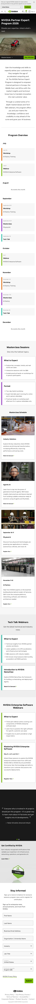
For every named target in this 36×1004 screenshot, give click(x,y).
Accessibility (24, 997)
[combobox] (18, 946)
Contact (32, 999)
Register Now (7, 551)
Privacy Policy (9, 994)
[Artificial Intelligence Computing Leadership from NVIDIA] (13, 11)
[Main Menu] (2, 11)
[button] (23, 12)
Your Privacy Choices (23, 994)
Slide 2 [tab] (18, 839)
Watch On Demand (8, 455)
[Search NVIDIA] (5, 11)
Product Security (21, 999)
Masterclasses (6, 57)
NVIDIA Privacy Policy (10, 976)
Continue (27, 7)
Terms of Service (12, 997)
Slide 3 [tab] (17, 839)
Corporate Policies (8, 999)
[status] (26, 12)
